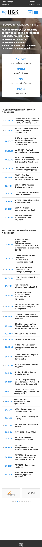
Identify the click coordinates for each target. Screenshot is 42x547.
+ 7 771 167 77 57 (7, 2)
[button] (12, 501)
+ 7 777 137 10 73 (34, 2)
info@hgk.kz (6, 4)
